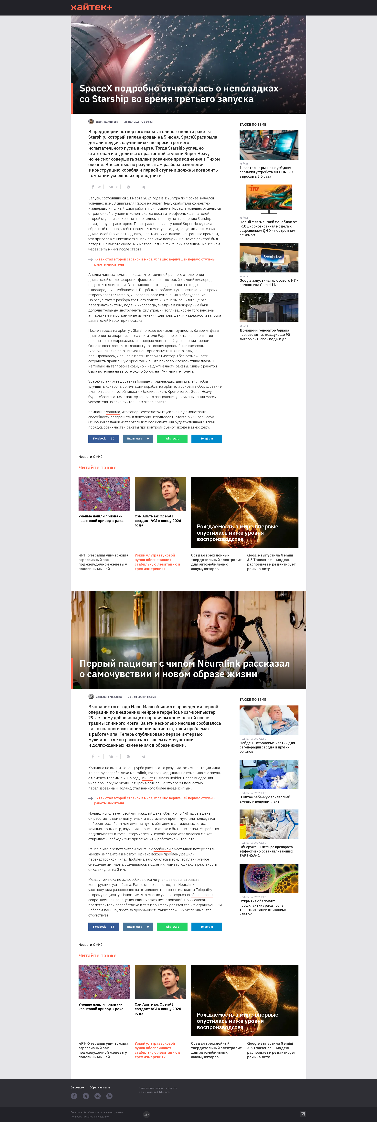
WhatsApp (172, 438)
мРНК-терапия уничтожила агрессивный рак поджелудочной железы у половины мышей (103, 562)
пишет (147, 778)
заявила (113, 411)
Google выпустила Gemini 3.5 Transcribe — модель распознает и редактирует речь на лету (271, 562)
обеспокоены (202, 894)
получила (104, 889)
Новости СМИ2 (90, 457)
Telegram (206, 438)
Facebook (103, 438)
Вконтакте (138, 438)
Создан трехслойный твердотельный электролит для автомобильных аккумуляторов (216, 562)
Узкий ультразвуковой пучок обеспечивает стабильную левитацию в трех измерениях (157, 562)
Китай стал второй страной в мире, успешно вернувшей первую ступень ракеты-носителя (154, 262)
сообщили (162, 849)
